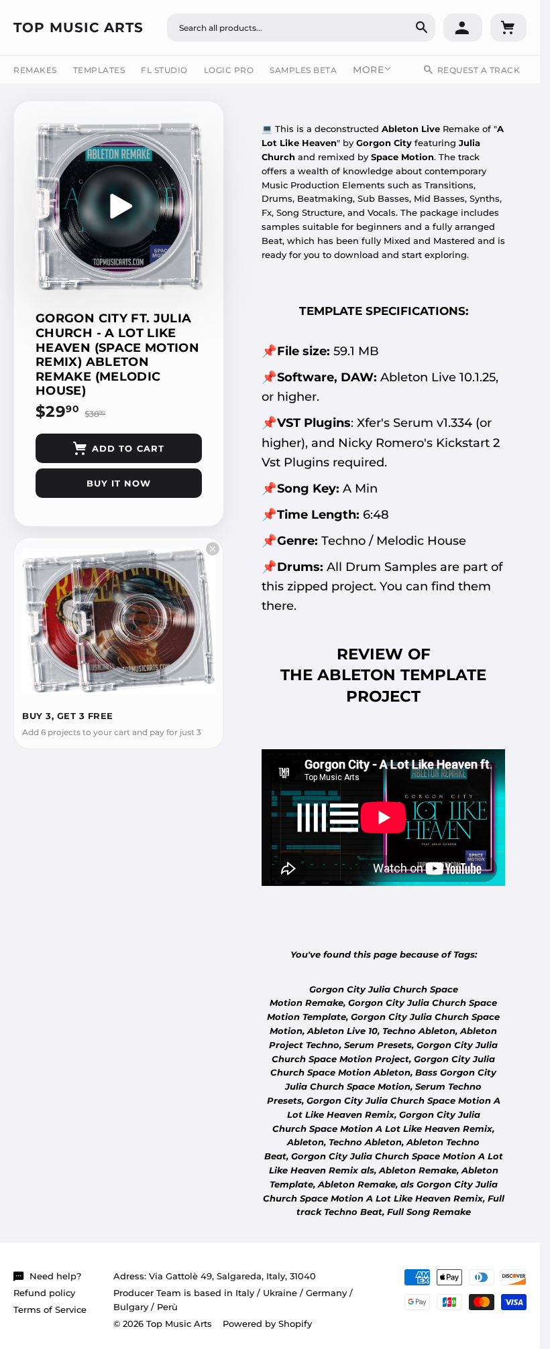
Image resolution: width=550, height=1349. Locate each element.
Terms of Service (50, 1309)
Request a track (478, 70)
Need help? (55, 1276)
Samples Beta (303, 70)
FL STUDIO (164, 70)
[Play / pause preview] (118, 206)
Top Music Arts (78, 27)
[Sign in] (462, 27)
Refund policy (44, 1292)
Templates (99, 70)
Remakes (35, 70)
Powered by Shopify (267, 1323)
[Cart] (508, 27)
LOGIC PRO (229, 70)
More (368, 70)
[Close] (212, 549)
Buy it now (119, 483)
